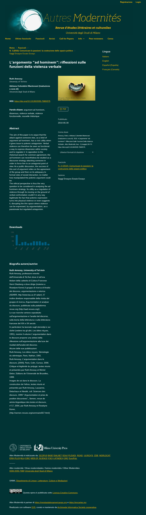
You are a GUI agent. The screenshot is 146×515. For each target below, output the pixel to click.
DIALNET (57, 455)
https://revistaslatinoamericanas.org (51, 502)
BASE (50, 455)
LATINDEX (58, 458)
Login (138, 2)
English (105, 61)
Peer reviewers (96, 38)
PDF (64, 109)
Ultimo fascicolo (23, 38)
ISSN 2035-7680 (16, 471)
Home (8, 38)
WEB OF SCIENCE (39, 458)
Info (80, 38)
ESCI (50, 458)
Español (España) (110, 65)
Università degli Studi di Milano (39, 471)
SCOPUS (43, 455)
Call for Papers (66, 38)
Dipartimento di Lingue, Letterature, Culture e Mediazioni (41, 481)
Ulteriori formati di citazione (72, 152)
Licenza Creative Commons (65, 493)
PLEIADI (72, 455)
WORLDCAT (104, 455)
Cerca (110, 38)
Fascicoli (40, 38)
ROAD (80, 455)
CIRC (27, 458)
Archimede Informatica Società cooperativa (76, 507)
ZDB (96, 455)
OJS (33, 507)
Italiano (105, 56)
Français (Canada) (110, 69)
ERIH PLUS (14, 458)
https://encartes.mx (77, 502)
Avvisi (52, 38)
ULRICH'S (89, 455)
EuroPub (73, 458)
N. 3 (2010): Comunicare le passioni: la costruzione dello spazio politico (41, 51)
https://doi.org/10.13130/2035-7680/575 (32, 101)
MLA (22, 458)
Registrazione (126, 2)
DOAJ (65, 455)
